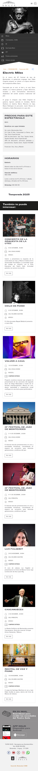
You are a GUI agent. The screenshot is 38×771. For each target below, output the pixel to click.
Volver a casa (15, 361)
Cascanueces (14, 609)
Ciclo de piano (15, 306)
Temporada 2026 (23, 69)
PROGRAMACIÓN (12, 69)
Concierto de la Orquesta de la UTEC (16, 241)
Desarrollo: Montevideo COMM (19, 766)
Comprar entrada (10, 60)
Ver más (8, 273)
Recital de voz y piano (16, 670)
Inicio (4, 69)
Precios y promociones (12, 56)
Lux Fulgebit (14, 549)
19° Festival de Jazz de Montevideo (18, 428)
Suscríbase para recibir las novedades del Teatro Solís (24, 716)
